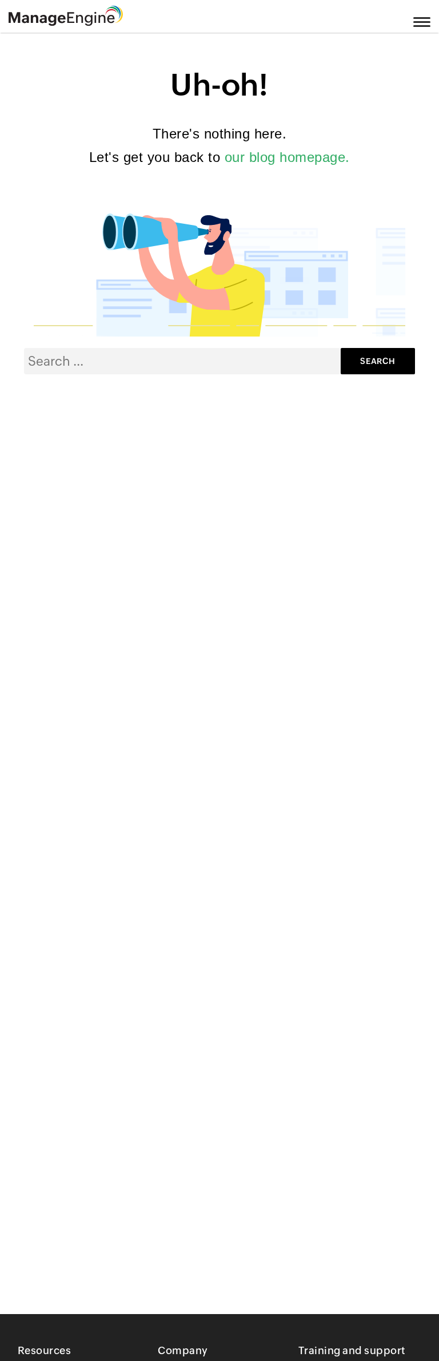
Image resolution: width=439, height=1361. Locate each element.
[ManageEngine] (80, 16)
